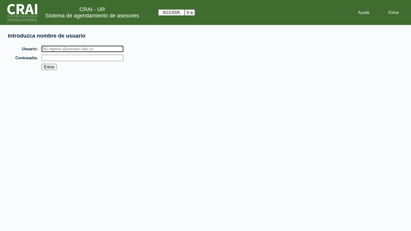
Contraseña (25, 58)
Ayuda (363, 12)
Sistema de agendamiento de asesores (92, 16)
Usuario (29, 49)
